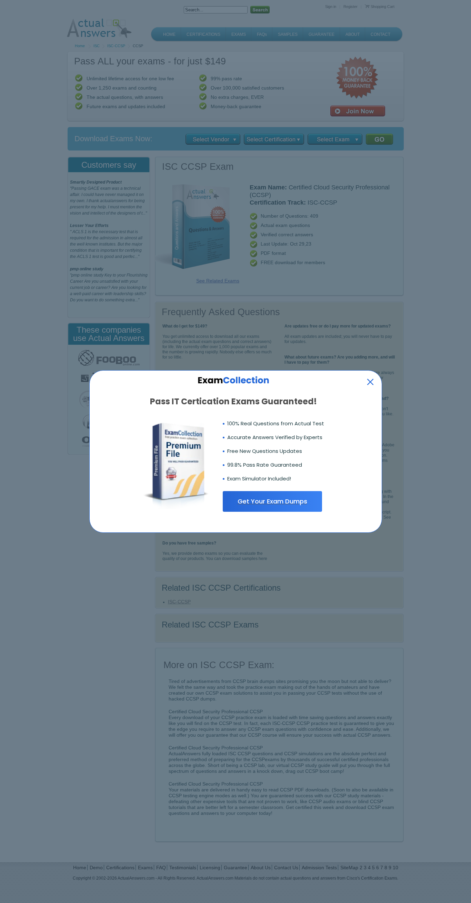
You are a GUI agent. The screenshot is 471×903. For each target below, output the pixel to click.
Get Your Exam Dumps (272, 501)
